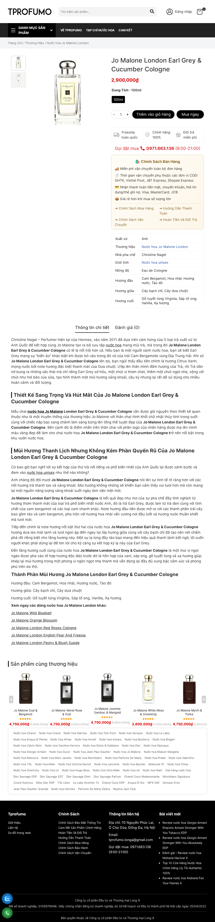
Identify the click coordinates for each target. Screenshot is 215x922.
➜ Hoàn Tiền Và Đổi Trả (178, 219)
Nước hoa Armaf (85, 739)
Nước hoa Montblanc (88, 758)
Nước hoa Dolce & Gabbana (101, 745)
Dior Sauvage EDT (51, 776)
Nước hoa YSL (22, 764)
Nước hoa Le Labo (158, 733)
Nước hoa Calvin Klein (27, 745)
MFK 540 (153, 782)
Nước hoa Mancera (25, 758)
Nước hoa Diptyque (156, 745)
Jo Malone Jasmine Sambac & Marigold (107, 710)
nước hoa (114, 345)
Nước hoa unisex (155, 262)
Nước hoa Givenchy (26, 770)
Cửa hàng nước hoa (178, 770)
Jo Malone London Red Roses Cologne (43, 628)
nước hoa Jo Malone (45, 411)
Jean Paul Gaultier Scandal (30, 789)
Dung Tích (120, 90)
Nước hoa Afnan (61, 739)
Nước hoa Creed (49, 733)
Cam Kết (125, 30)
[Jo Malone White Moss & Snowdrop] (148, 688)
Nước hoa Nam (152, 770)
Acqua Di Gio (136, 782)
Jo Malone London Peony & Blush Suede (45, 643)
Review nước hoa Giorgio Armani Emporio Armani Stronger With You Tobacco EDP (185, 827)
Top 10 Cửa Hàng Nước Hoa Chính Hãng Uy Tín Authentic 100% (182, 868)
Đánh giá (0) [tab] (127, 327)
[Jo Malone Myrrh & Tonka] (189, 688)
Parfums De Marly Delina (94, 789)
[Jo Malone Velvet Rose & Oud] (66, 688)
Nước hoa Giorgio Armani (29, 751)
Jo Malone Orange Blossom (34, 620)
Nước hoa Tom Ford (103, 733)
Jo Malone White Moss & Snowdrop (148, 712)
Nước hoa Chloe (177, 764)
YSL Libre (64, 782)
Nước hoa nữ (131, 770)
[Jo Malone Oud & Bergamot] (25, 688)
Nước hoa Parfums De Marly (123, 758)
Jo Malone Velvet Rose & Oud (66, 712)
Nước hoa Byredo (134, 764)
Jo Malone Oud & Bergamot (25, 712)
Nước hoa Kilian (45, 764)
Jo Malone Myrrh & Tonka (189, 712)
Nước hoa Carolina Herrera (62, 745)
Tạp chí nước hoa (100, 30)
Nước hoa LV (50, 770)
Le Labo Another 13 (86, 782)
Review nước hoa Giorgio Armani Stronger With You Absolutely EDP (185, 843)
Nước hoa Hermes (63, 789)
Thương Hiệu (34, 43)
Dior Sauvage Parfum (107, 776)
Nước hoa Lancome (106, 764)
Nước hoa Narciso (75, 733)
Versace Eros (171, 782)
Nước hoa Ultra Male (106, 770)
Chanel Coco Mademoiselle (142, 776)
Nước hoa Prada (155, 758)
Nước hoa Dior (131, 745)
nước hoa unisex (41, 472)
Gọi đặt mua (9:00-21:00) (157, 148)
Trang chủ (15, 43)
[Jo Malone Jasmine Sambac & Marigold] (107, 688)
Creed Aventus (23, 782)
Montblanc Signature (176, 776)
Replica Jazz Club (124, 789)
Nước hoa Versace (131, 733)
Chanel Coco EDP (113, 782)
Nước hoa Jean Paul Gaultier (91, 751)
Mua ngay (190, 114)
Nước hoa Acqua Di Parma (30, 739)
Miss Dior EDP (45, 782)
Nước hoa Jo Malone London (165, 247)
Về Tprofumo (71, 30)
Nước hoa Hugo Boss (76, 770)
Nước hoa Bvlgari (164, 739)
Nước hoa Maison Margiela (161, 751)
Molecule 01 (156, 764)
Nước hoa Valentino (181, 758)
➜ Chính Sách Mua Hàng (134, 208)
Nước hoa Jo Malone (127, 751)
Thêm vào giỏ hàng (153, 114)
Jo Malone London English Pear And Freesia (48, 635)
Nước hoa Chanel (24, 733)
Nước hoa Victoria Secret (74, 764)
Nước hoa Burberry (137, 739)
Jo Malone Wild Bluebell (31, 613)
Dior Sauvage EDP (25, 776)
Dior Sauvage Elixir (78, 776)
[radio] (118, 99)
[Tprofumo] (30, 11)
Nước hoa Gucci (59, 751)
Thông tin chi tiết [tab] (92, 327)
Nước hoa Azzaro (110, 739)
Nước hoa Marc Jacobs (56, 758)
